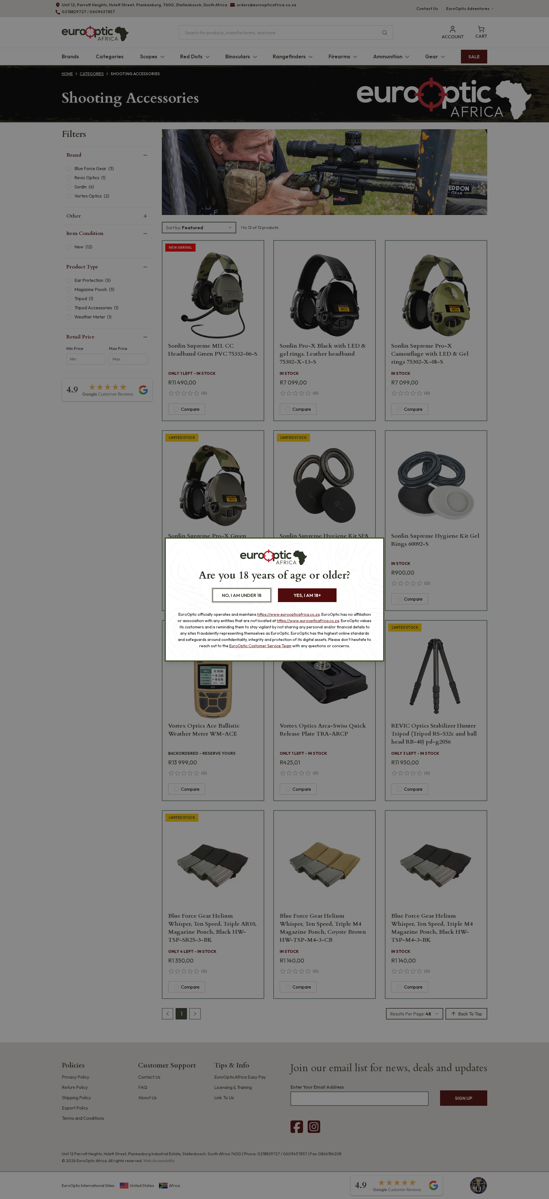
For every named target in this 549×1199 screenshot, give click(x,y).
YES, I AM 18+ (307, 595)
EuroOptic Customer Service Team (260, 645)
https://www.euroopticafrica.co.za (288, 614)
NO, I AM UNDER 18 (242, 595)
